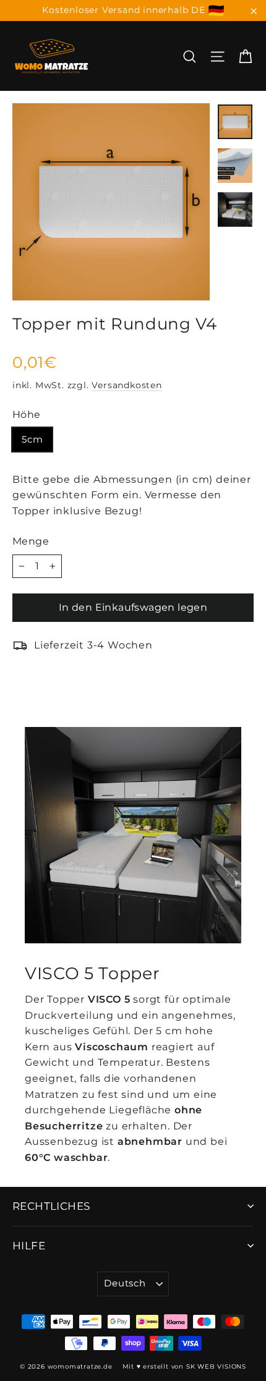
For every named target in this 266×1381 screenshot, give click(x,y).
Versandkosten (126, 385)
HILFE (28, 1245)
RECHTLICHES (51, 1206)
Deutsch (124, 1283)
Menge (30, 541)
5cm (32, 439)
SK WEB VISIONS (216, 1366)
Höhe (26, 414)
